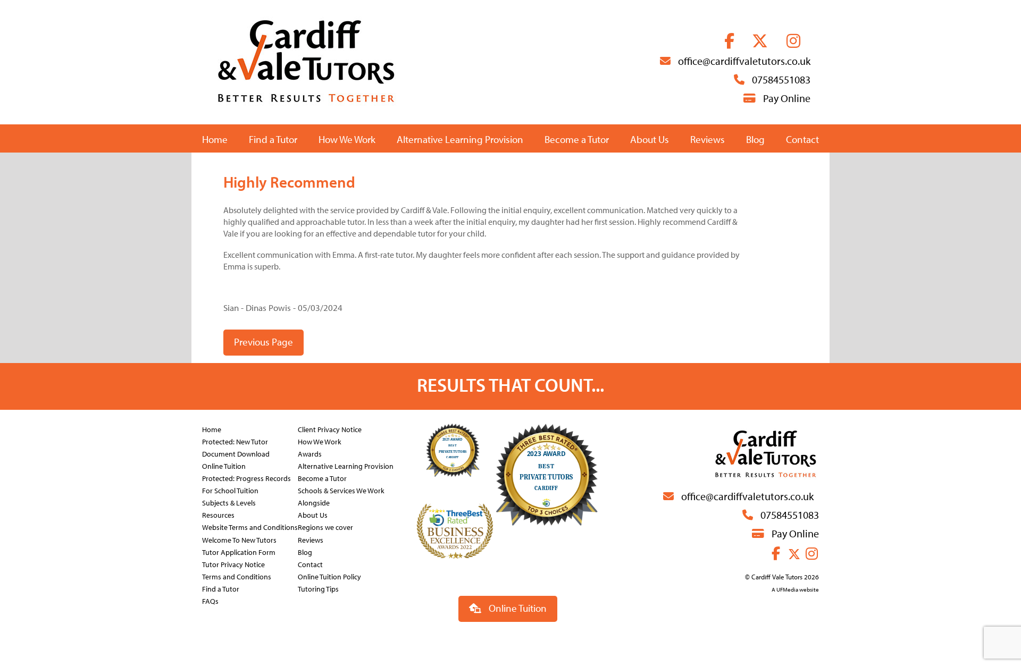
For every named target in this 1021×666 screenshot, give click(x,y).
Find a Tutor (273, 139)
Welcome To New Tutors (239, 540)
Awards (310, 454)
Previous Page (263, 341)
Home (215, 139)
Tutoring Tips (318, 589)
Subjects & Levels (229, 503)
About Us (649, 139)
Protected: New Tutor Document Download (236, 447)
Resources (218, 515)
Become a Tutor (577, 139)
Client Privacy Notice (330, 429)
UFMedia (787, 589)
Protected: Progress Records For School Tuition (246, 484)
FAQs (210, 601)
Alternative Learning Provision (460, 139)
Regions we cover (325, 527)
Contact (802, 139)
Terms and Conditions (236, 576)
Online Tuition (224, 466)
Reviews (707, 139)
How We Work (347, 139)
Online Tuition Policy (329, 576)
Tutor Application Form (238, 552)
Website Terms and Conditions (250, 527)
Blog (755, 139)
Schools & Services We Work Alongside (341, 496)
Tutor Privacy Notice (233, 564)
